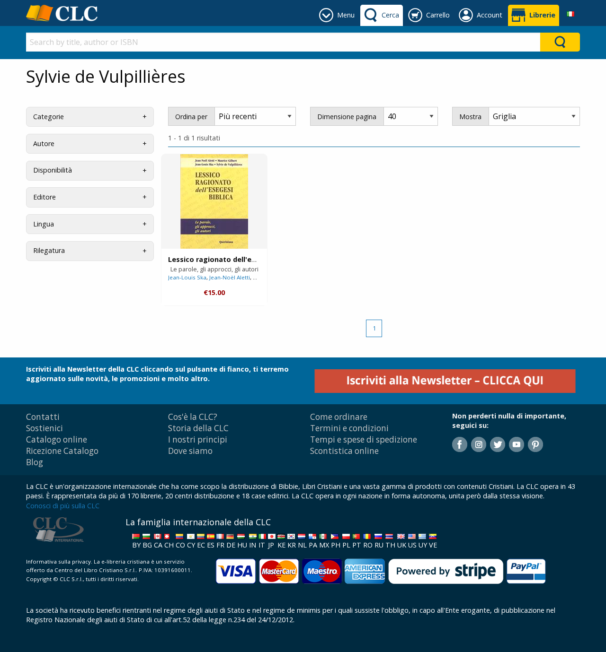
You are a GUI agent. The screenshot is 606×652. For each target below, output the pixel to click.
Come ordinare (338, 416)
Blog (34, 462)
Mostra (470, 116)
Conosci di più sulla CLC (62, 505)
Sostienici (44, 428)
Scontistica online (344, 450)
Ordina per (191, 116)
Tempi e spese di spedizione (363, 439)
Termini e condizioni (349, 428)
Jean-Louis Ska (187, 277)
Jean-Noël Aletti (229, 277)
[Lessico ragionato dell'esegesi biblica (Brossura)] (214, 201)
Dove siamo (190, 450)
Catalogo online (56, 439)
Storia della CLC (198, 428)
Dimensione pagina (346, 116)
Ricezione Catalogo (62, 450)
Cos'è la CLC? (192, 416)
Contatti (43, 416)
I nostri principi (197, 439)
